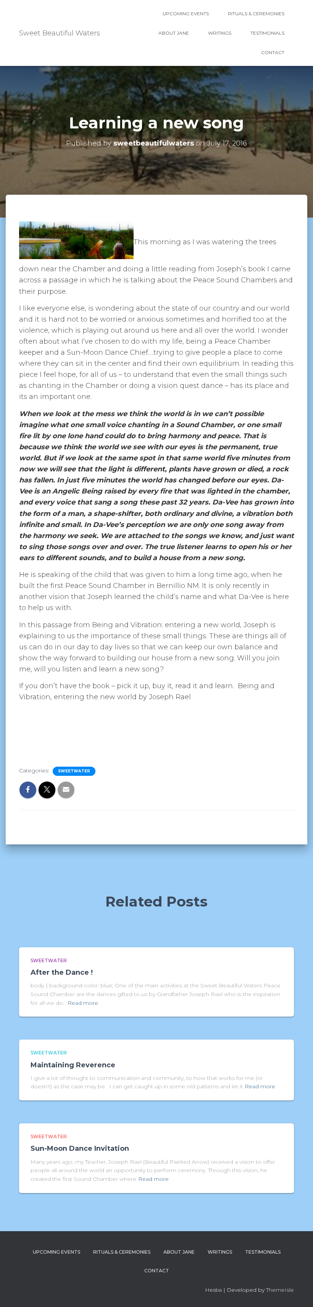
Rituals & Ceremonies (256, 13)
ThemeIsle (280, 1289)
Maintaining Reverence (73, 1065)
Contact (272, 52)
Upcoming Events (186, 13)
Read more (83, 1002)
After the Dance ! (62, 972)
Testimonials (267, 33)
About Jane (173, 33)
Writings (219, 33)
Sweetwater (74, 771)
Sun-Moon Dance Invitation (80, 1148)
